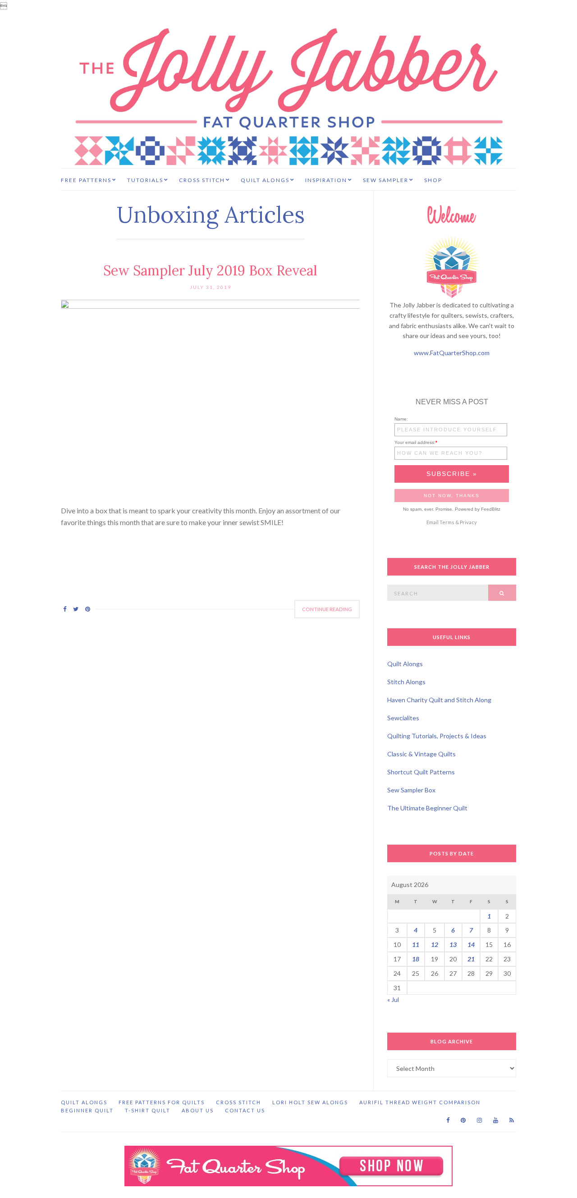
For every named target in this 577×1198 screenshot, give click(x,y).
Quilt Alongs (265, 180)
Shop (433, 180)
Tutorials (145, 180)
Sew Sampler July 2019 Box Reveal (210, 270)
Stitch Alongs (406, 682)
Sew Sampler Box (411, 790)
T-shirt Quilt (147, 1110)
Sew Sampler (385, 180)
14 (471, 944)
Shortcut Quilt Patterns (421, 772)
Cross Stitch (202, 180)
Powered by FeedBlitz (477, 509)
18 (415, 959)
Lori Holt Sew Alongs (310, 1102)
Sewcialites (403, 718)
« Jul (393, 999)
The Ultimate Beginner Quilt (427, 808)
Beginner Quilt (87, 1110)
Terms (447, 522)
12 (434, 944)
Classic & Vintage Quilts (421, 754)
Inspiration (326, 180)
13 (453, 944)
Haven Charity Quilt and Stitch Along (439, 700)
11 (415, 944)
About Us (198, 1110)
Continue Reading (327, 609)
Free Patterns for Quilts (162, 1102)
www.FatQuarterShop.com (452, 353)
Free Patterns (86, 180)
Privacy (468, 522)
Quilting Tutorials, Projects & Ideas (436, 736)
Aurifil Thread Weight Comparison (420, 1102)
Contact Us (245, 1110)
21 (471, 959)
